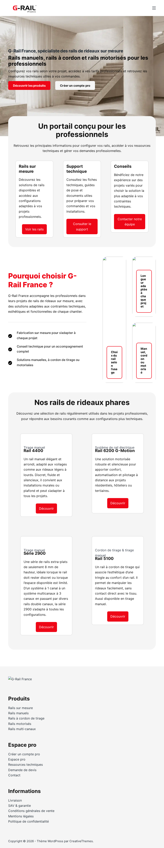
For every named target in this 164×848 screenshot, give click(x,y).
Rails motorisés (19, 724)
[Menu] (154, 8)
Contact (14, 775)
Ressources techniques (25, 765)
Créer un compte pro (75, 85)
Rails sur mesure (20, 708)
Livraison (15, 800)
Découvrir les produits (29, 85)
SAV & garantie (19, 806)
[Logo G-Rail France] (24, 8)
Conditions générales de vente (31, 811)
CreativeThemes (81, 841)
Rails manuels (18, 713)
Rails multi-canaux (22, 729)
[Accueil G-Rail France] (20, 681)
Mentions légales (21, 816)
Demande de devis (22, 770)
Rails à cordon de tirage (26, 718)
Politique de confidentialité (28, 821)
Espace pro (16, 759)
